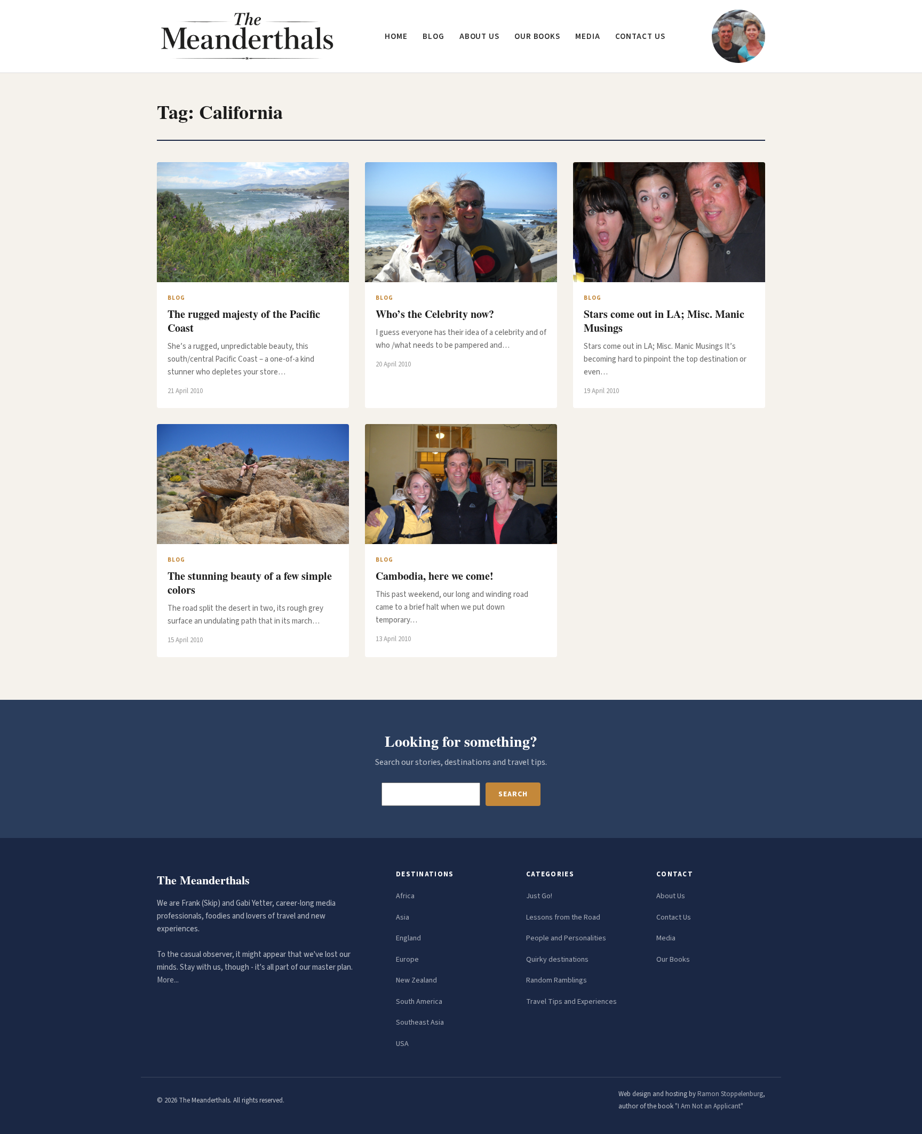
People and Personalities (566, 938)
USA (402, 1044)
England (408, 938)
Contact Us (673, 917)
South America (419, 1001)
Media (587, 36)
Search (512, 794)
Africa (405, 896)
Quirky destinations (557, 959)
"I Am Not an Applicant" (709, 1106)
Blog (433, 36)
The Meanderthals (203, 880)
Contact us (640, 36)
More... (168, 980)
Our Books (537, 36)
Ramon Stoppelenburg (730, 1094)
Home (396, 36)
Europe (407, 959)
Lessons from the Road (563, 917)
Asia (402, 917)
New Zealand (416, 980)
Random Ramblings (556, 980)
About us (479, 36)
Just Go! (539, 896)
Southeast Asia (420, 1022)
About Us (670, 896)
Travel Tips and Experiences (571, 1001)
